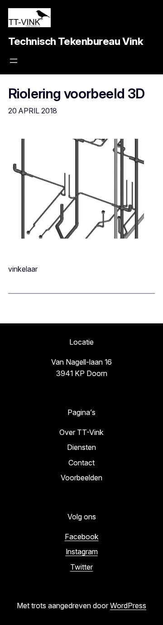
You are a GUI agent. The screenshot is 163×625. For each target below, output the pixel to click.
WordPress (128, 605)
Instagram (82, 551)
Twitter (81, 566)
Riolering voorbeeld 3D (76, 94)
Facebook (82, 536)
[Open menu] (13, 60)
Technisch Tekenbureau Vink (75, 41)
